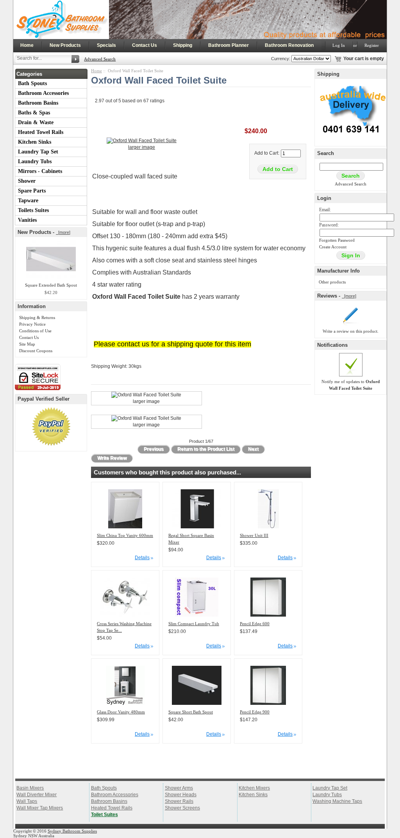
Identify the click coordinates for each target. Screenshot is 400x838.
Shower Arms (179, 788)
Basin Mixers (30, 788)
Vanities (27, 220)
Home (27, 45)
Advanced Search (100, 59)
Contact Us (144, 45)
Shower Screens (182, 808)
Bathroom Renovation (289, 45)
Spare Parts (32, 191)
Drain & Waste (36, 122)
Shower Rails (179, 801)
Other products (332, 282)
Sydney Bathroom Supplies (72, 831)
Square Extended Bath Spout (51, 285)
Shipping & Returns (37, 317)
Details (142, 557)
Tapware (28, 200)
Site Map (27, 344)
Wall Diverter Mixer (36, 794)
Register (371, 45)
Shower (27, 181)
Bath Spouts (32, 83)
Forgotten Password (337, 240)
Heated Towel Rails (40, 132)
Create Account (332, 246)
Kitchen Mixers (254, 788)
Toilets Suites (33, 210)
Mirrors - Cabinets (40, 171)
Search (325, 153)
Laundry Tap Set (38, 152)
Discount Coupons (35, 350)
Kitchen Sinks (34, 142)
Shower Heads (180, 794)
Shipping (182, 45)
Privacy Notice (32, 324)
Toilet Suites (104, 814)
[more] (63, 232)
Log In (338, 45)
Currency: (279, 58)
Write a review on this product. (351, 331)
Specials (106, 45)
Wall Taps (26, 801)
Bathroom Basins (38, 103)
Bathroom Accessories (43, 93)
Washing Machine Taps (337, 801)
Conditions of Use (35, 330)
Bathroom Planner (228, 45)
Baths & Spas (34, 113)
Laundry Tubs (35, 161)
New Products (65, 45)
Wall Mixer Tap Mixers (39, 808)
